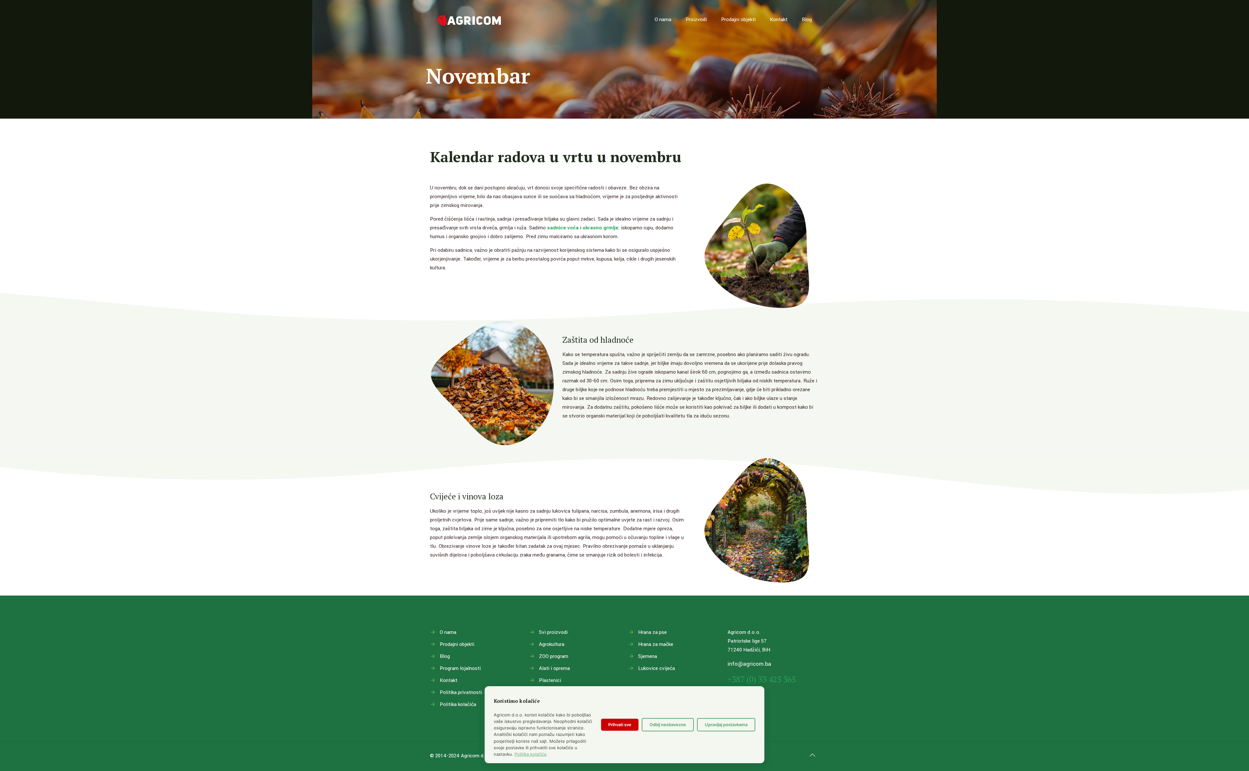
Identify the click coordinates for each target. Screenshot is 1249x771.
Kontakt (448, 680)
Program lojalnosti (460, 668)
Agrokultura (551, 644)
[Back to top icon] (812, 755)
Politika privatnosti (461, 692)
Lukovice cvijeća (656, 668)
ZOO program (553, 656)
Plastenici (550, 680)
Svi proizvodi (553, 632)
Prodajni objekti (457, 644)
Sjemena (647, 656)
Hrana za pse (652, 632)
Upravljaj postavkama (726, 724)
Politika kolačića (458, 704)
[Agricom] (468, 19)
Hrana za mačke (655, 644)
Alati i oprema (554, 668)
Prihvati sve (619, 724)
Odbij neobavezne (668, 724)
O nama (448, 632)
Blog (445, 656)
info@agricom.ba (749, 664)
